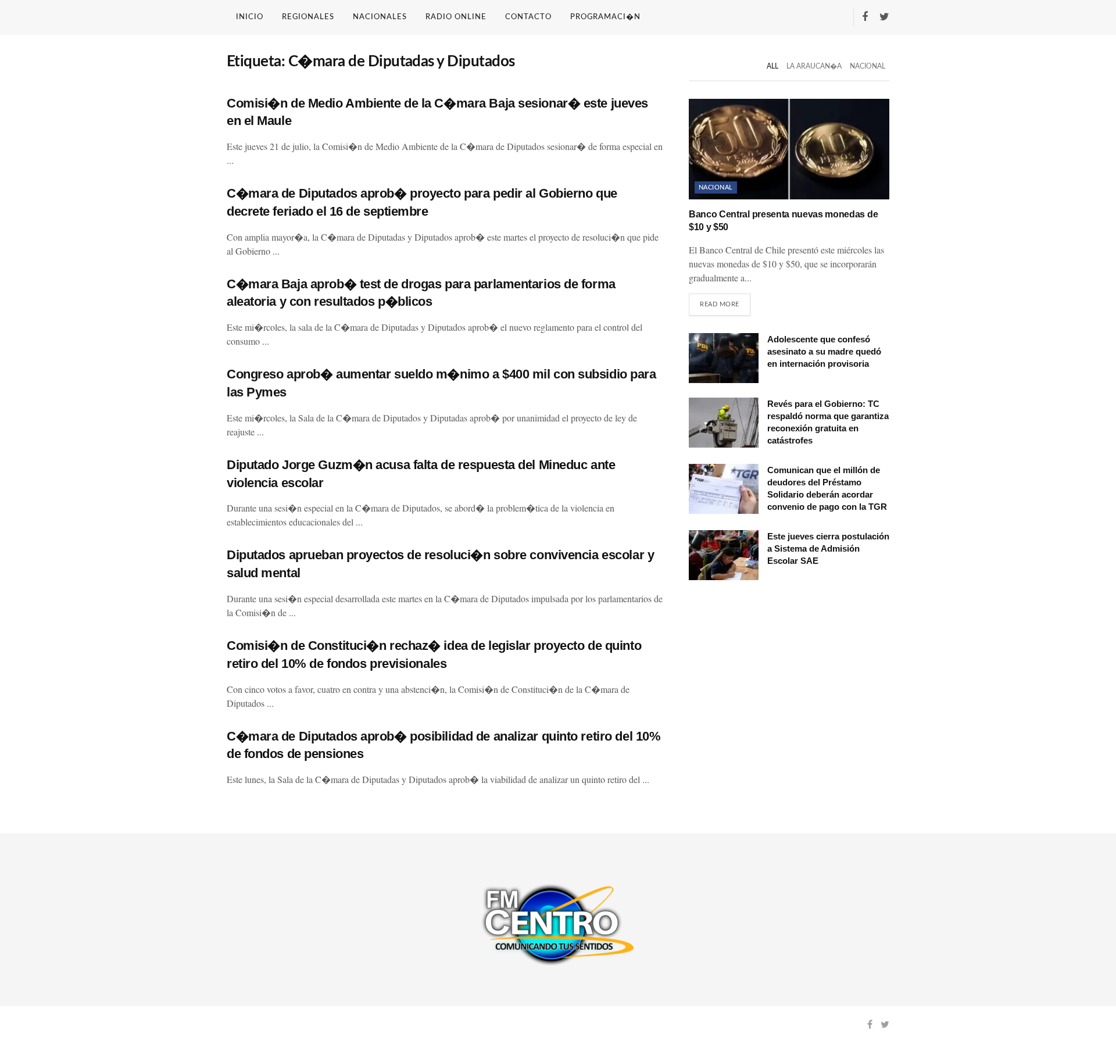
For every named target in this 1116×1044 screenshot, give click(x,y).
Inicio (249, 17)
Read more (719, 304)
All (772, 66)
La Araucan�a (814, 66)
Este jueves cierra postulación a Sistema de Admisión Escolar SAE (828, 548)
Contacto (528, 17)
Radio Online (456, 17)
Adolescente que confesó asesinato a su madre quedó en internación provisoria (824, 351)
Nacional (867, 66)
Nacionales (380, 17)
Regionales (308, 17)
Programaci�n (605, 17)
